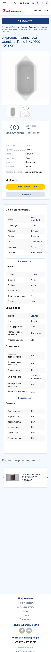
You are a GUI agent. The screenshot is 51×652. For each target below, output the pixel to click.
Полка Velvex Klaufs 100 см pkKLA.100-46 (33, 475)
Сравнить (26, 194)
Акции (25, 611)
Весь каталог (26, 21)
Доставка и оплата (25, 607)
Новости (25, 615)
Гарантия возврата (25, 603)
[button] (48, 478)
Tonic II (29, 145)
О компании (25, 619)
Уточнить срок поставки (25, 186)
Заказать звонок (25, 647)
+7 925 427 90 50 (41, 10)
